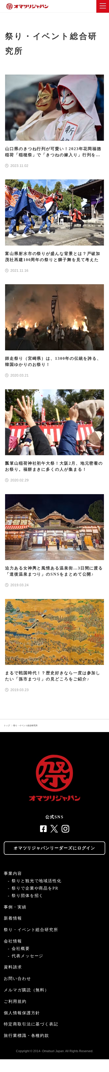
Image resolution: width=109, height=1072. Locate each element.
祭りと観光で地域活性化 (37, 881)
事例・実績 (15, 907)
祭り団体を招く (27, 895)
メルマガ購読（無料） (26, 990)
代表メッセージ (27, 956)
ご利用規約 (15, 1001)
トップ (7, 725)
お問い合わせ (17, 978)
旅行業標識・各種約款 (26, 1035)
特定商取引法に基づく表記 (31, 1024)
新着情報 (13, 918)
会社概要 (21, 948)
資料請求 (13, 967)
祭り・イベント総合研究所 (25, 725)
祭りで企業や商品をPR (35, 888)
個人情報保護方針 (22, 1013)
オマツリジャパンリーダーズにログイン (55, 848)
